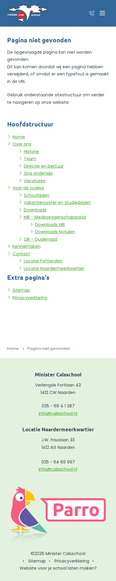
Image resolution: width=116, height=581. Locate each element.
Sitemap (21, 290)
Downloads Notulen (55, 232)
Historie (31, 151)
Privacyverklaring (29, 298)
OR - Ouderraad (40, 239)
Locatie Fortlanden (43, 261)
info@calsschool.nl (58, 413)
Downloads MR (50, 225)
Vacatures (34, 181)
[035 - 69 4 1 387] (91, 13)
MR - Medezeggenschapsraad (55, 217)
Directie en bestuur (44, 166)
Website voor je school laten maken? (58, 568)
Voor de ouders (28, 188)
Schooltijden (36, 195)
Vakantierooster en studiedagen (57, 202)
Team (30, 159)
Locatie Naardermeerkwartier (54, 268)
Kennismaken (26, 246)
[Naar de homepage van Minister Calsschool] (28, 13)
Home (18, 137)
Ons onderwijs (38, 173)
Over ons (21, 144)
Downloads (35, 210)
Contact (21, 254)
